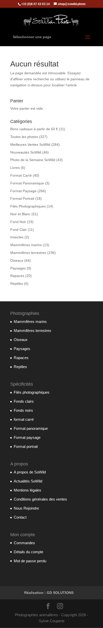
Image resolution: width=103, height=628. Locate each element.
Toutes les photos (24, 137)
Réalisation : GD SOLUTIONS (49, 593)
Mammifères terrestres (28, 253)
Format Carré (21, 175)
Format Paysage (23, 191)
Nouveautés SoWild (25, 152)
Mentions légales (27, 490)
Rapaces (17, 276)
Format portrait (26, 446)
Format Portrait (22, 198)
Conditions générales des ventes (40, 499)
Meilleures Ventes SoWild (30, 145)
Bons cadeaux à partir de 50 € (34, 129)
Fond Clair (18, 230)
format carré (24, 419)
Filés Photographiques (28, 206)
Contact (20, 517)
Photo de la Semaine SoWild (32, 160)
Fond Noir (18, 222)
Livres (15, 168)
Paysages (18, 268)
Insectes (17, 237)
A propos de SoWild (30, 472)
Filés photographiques (32, 392)
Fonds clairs (24, 401)
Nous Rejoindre (26, 508)
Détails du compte (28, 552)
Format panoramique (31, 428)
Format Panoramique (27, 183)
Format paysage (27, 437)
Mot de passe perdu (30, 561)
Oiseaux (16, 260)
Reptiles (16, 284)
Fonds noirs (23, 410)
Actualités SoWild (28, 481)
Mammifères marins (26, 245)
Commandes (24, 543)
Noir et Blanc (20, 214)
